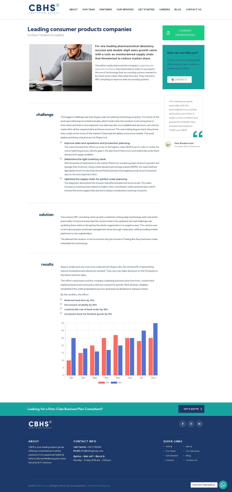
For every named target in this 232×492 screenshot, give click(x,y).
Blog (178, 9)
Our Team (88, 9)
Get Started (146, 9)
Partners (106, 9)
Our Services (125, 9)
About (73, 9)
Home (169, 446)
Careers (164, 9)
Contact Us (191, 460)
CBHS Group (43, 485)
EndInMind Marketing (99, 485)
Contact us (193, 9)
